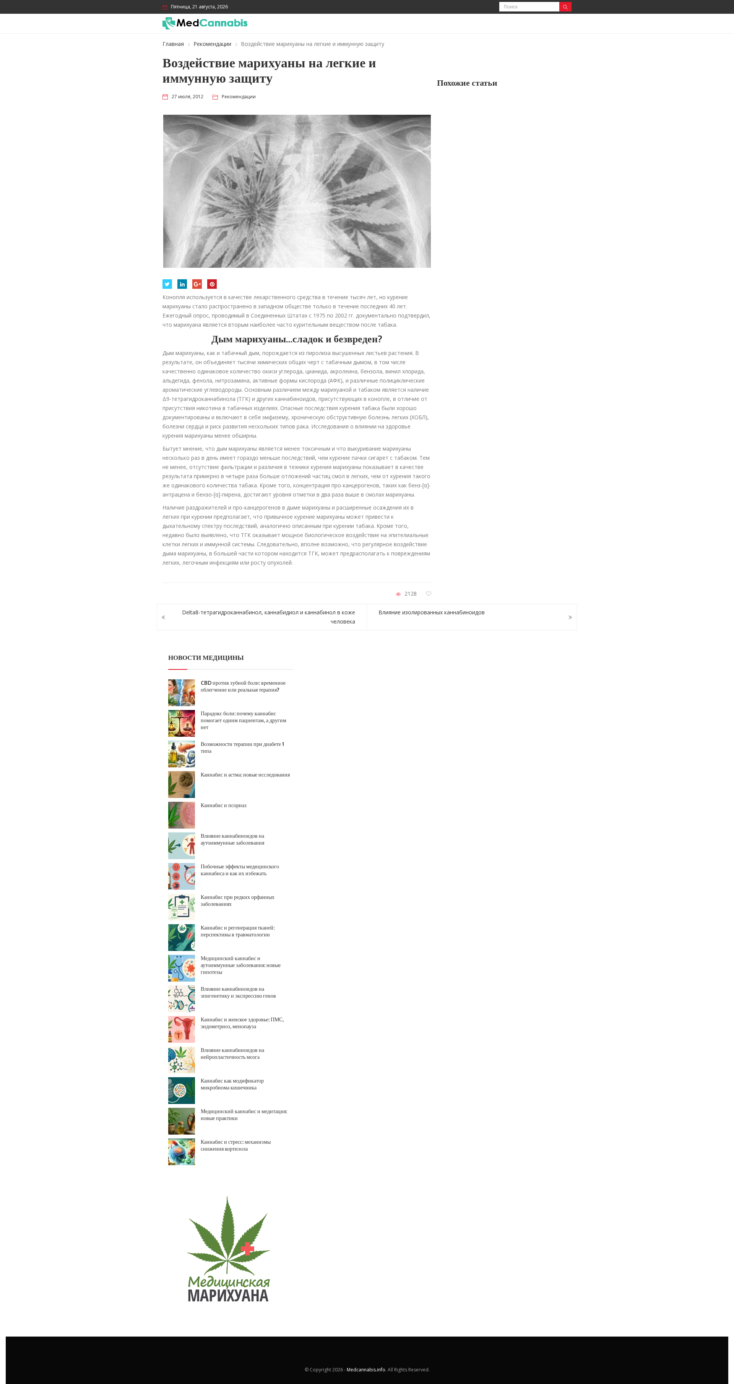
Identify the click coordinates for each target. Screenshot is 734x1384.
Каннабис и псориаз (224, 805)
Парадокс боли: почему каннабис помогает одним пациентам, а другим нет (243, 720)
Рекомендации (212, 43)
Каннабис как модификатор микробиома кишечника (232, 1084)
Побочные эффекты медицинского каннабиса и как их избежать (240, 870)
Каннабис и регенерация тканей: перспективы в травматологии (237, 931)
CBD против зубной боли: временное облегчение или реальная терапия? (243, 686)
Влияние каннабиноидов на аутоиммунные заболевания (232, 839)
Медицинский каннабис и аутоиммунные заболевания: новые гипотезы (241, 965)
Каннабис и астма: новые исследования (245, 774)
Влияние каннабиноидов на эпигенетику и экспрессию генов (238, 992)
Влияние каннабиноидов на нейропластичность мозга (232, 1053)
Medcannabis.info (366, 1369)
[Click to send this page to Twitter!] (167, 284)
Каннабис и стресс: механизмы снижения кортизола (236, 1145)
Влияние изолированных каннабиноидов (431, 612)
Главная (173, 43)
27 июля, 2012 (187, 96)
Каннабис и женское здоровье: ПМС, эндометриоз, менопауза (242, 1023)
